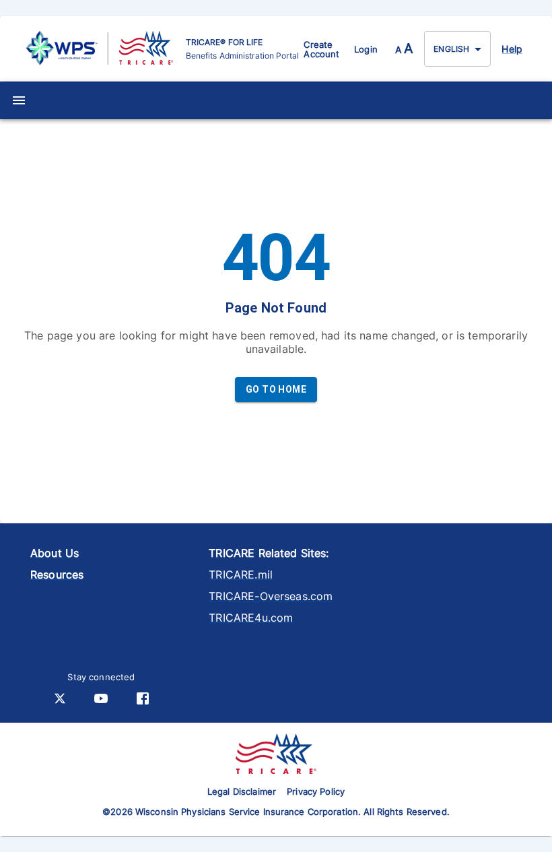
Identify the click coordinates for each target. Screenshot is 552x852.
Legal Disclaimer (241, 791)
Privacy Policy (316, 791)
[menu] (19, 100)
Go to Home (276, 389)
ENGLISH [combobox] (451, 49)
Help (512, 49)
